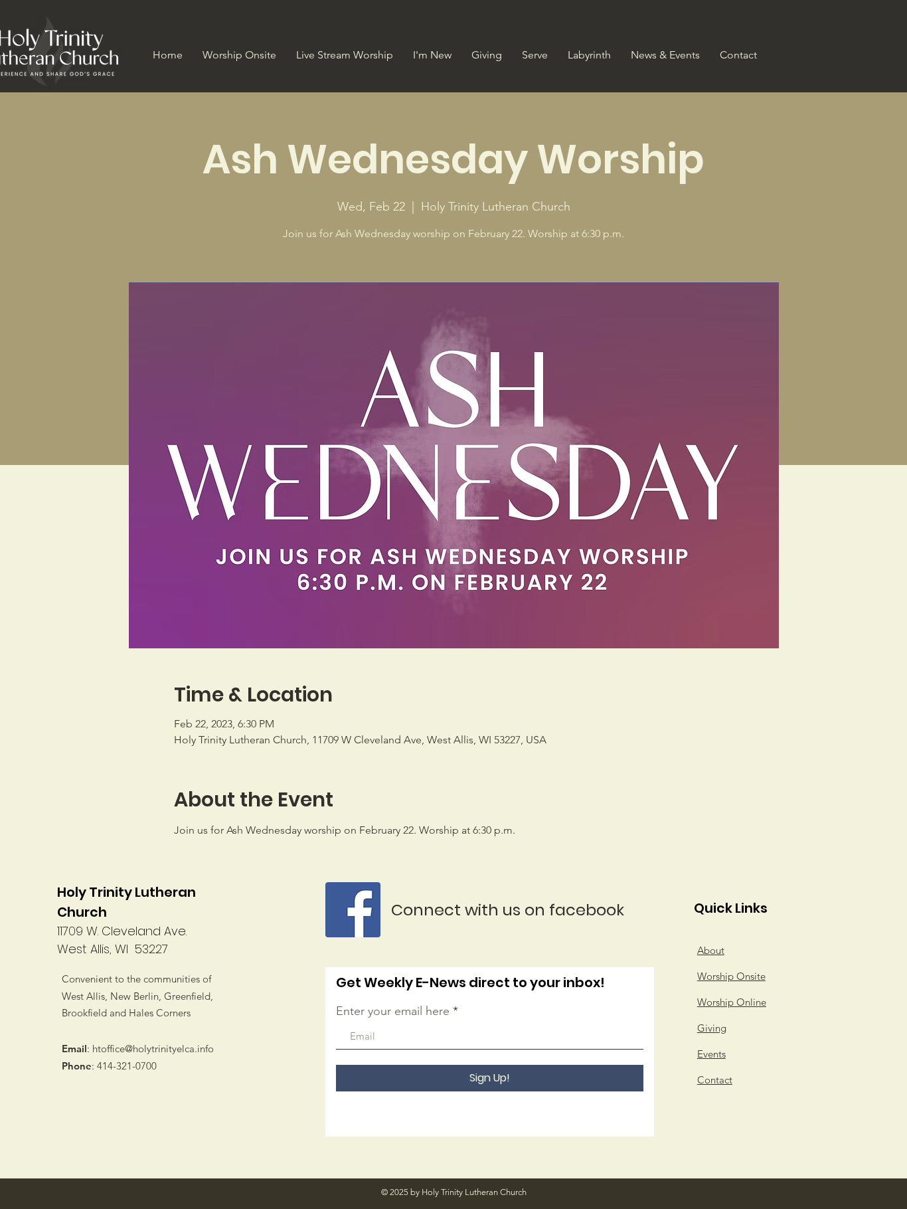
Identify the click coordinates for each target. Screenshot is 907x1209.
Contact (714, 1079)
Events (711, 1054)
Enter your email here (393, 1011)
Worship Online (731, 1002)
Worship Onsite (731, 976)
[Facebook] (352, 909)
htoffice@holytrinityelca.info (153, 1048)
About (710, 950)
